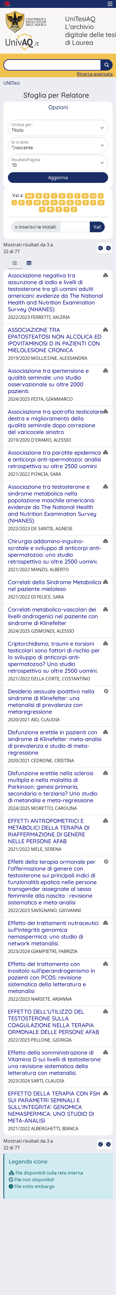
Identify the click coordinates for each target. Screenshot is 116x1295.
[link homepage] (9, 4)
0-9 (29, 195)
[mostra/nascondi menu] (110, 4)
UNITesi (11, 83)
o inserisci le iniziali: (36, 227)
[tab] (15, 263)
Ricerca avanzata (95, 74)
